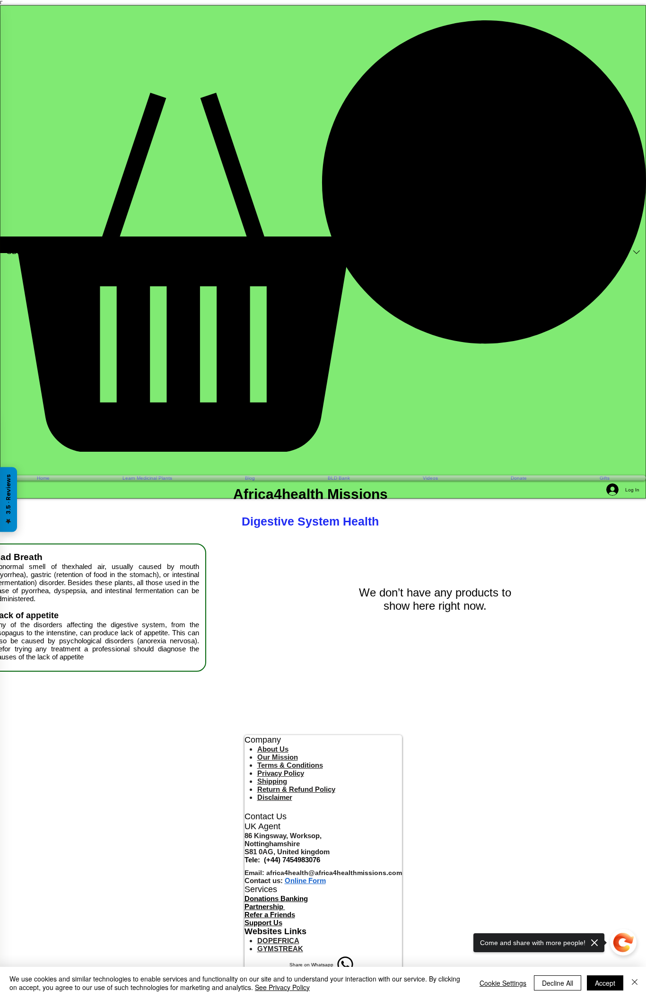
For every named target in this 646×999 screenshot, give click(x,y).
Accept (605, 983)
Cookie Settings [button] (503, 983)
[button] (323, 236)
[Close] (634, 982)
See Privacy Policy (282, 987)
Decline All (557, 983)
